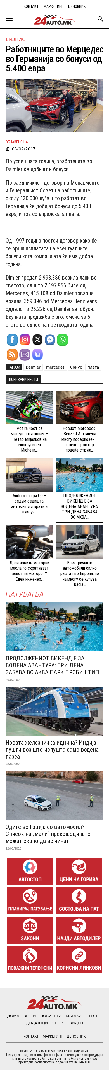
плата (93, 367)
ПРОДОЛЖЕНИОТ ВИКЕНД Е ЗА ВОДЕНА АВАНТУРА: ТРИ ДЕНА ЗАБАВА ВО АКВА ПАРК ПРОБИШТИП (52, 665)
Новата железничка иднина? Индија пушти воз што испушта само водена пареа (52, 749)
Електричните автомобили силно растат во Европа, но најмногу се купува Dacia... (79, 573)
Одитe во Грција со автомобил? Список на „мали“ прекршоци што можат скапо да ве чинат (48, 834)
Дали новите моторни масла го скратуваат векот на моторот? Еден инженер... (29, 571)
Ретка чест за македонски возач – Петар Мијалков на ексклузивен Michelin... (29, 439)
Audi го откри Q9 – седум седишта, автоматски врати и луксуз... (29, 504)
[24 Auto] (54, 19)
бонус (76, 367)
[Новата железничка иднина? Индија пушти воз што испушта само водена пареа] (54, 711)
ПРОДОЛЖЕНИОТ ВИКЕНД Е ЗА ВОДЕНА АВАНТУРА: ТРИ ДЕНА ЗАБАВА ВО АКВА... (80, 506)
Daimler (33, 367)
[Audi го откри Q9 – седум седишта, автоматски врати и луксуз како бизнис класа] (29, 475)
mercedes (55, 367)
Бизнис (15, 39)
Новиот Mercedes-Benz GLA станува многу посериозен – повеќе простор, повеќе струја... (79, 439)
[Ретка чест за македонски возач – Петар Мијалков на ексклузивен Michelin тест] (29, 407)
